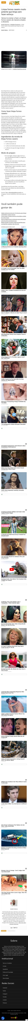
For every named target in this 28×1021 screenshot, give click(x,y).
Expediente (5, 969)
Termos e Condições (7, 963)
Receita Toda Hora (5, 24)
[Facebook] (13, 927)
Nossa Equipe (6, 978)
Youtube (5, 996)
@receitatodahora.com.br (15, 192)
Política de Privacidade (8, 972)
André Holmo (4, 30)
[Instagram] (16, 927)
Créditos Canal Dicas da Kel (19, 69)
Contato (4, 966)
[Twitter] (14, 927)
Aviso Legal (5, 975)
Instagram (5, 993)
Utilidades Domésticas (15, 24)
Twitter (4, 990)
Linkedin (5, 1000)
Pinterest (5, 1003)
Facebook (5, 987)
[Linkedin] (11, 927)
